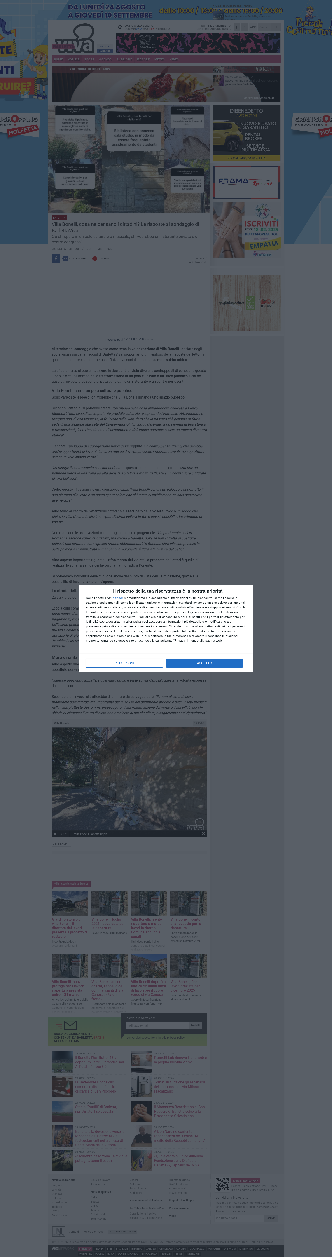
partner (118, 597)
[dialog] (166, 628)
